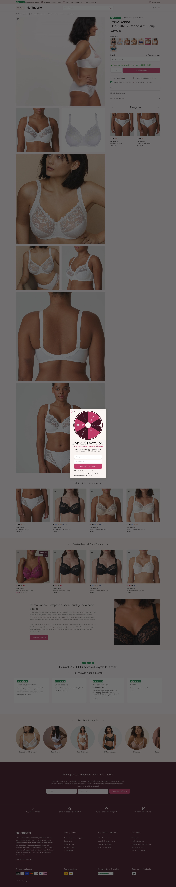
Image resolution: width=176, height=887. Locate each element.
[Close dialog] (73, 411)
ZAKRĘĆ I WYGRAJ (88, 466)
